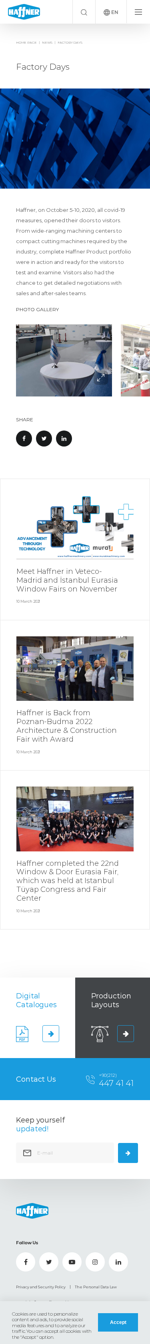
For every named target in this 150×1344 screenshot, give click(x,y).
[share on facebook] (24, 439)
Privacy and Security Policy (41, 1287)
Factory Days (70, 42)
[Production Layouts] (125, 1033)
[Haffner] (24, 11)
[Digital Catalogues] (50, 1033)
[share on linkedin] (64, 439)
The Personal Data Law (96, 1287)
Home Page (26, 42)
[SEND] (128, 1153)
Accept (118, 1322)
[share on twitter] (44, 439)
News (47, 42)
